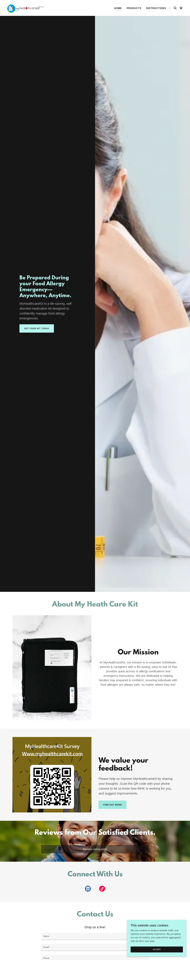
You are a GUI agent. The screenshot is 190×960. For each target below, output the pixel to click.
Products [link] (134, 8)
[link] (25, 8)
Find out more (112, 805)
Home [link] (118, 8)
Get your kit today (36, 328)
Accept (157, 949)
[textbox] (95, 936)
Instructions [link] (156, 8)
